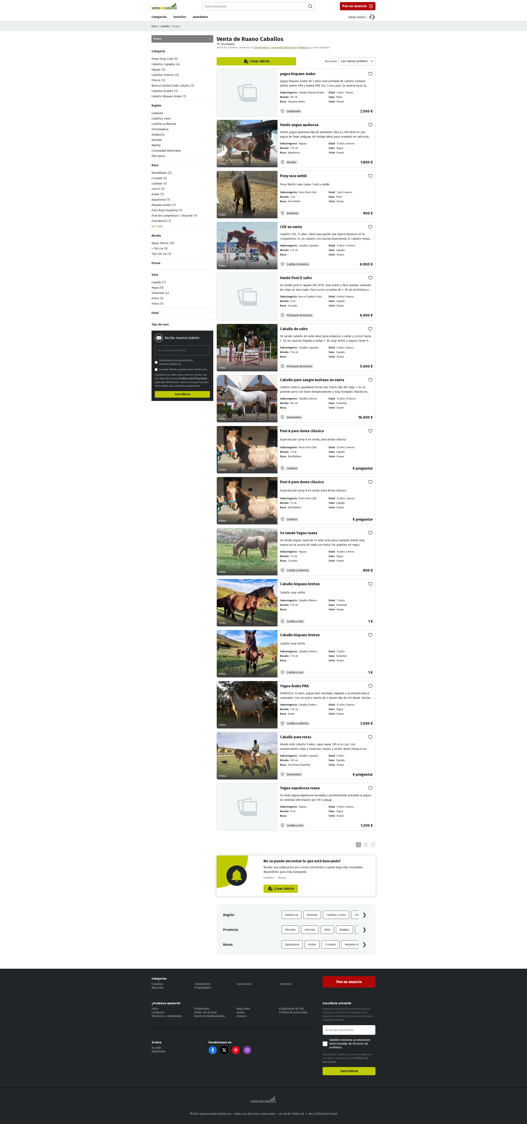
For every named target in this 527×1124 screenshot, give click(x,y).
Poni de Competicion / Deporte (174, 215)
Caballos (165, 26)
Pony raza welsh (293, 176)
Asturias (312, 915)
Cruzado (330, 944)
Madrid (156, 145)
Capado (158, 282)
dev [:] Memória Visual (322, 1114)
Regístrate (158, 1051)
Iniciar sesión (356, 17)
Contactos (158, 1012)
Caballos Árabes (164, 91)
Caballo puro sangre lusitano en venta (312, 380)
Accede (156, 1048)
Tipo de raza (160, 324)
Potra (157, 303)
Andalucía (303, 47)
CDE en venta (291, 227)
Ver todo (157, 226)
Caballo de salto (294, 329)
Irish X (157, 189)
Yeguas (158, 69)
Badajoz (344, 929)
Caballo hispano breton (300, 584)
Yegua (157, 287)
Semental (160, 293)
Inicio (154, 26)
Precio (156, 263)
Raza (155, 165)
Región (156, 105)
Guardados (200, 17)
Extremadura (261, 47)
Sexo (155, 274)
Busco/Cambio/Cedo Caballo (172, 85)
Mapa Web (243, 1008)
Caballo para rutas (295, 737)
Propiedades (202, 987)
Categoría (158, 51)
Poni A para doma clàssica (302, 431)
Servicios (179, 17)
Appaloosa (292, 944)
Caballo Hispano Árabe (168, 96)
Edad (155, 313)
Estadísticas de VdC (291, 1008)
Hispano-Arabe (354, 944)
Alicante (290, 929)
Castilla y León (336, 915)
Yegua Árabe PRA (294, 686)
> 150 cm (159, 248)
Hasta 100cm (162, 243)
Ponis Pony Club (164, 59)
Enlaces (242, 1016)
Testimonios (201, 1008)
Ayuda (240, 1012)
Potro (157, 298)
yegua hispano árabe (297, 74)
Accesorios (244, 984)
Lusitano (159, 183)
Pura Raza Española (166, 210)
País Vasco (158, 156)
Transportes (202, 984)
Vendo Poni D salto (296, 278)
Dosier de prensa (205, 1012)
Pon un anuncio (354, 6)
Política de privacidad (293, 1012)
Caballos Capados (165, 64)
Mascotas (158, 987)
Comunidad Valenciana (283, 47)
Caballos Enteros (165, 75)
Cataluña (157, 113)
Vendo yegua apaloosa (299, 125)
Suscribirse (182, 394)
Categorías (159, 17)
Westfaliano (161, 173)
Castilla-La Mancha (164, 124)
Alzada (156, 235)
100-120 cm (161, 254)
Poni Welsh (161, 221)
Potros (158, 80)
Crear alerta (259, 61)
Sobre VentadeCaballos (209, 1016)
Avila (327, 929)
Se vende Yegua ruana (298, 533)
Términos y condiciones (167, 1016)
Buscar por (331, 61)
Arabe (312, 944)
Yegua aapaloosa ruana (300, 788)
